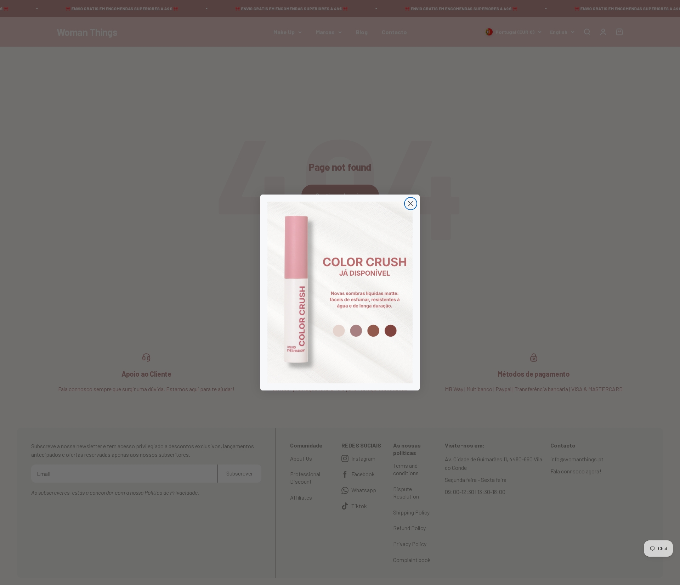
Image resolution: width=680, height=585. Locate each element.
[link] (340, 292)
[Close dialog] (410, 203)
